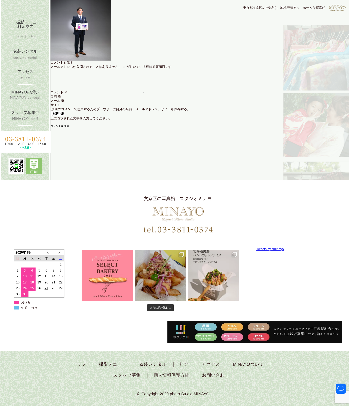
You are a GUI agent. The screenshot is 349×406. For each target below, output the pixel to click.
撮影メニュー (112, 364)
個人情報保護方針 (171, 375)
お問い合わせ (215, 375)
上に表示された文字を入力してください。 (81, 118)
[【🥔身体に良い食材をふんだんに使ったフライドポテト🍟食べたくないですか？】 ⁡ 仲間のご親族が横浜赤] (213, 275)
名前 (55, 96)
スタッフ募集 (127, 375)
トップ (79, 364)
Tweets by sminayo (270, 249)
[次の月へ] (60, 252)
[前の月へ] (46, 252)
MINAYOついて (248, 364)
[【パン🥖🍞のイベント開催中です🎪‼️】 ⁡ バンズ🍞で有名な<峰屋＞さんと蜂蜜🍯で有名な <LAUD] (107, 275)
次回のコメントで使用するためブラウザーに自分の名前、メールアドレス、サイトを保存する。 (120, 109)
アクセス (210, 364)
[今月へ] (53, 252)
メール (57, 100)
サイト (55, 105)
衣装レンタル (153, 364)
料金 (184, 364)
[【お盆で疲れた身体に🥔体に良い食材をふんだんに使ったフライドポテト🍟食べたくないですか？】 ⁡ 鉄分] (160, 275)
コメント (58, 92)
